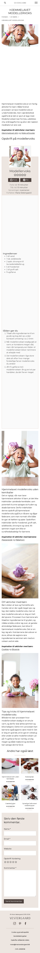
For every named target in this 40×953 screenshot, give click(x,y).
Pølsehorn (20, 540)
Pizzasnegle (7, 540)
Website (7, 849)
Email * (7, 839)
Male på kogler (28, 133)
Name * (7, 829)
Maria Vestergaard (23, 193)
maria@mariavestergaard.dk (20, 944)
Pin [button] (27, 180)
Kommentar (10, 868)
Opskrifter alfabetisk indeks (20, 940)
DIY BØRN (13, 17)
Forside (5, 17)
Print (14, 180)
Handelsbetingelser (20, 936)
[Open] (36, 3)
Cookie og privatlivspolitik (20, 932)
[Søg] (5, 3)
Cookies (5, 649)
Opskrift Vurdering (12, 859)
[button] (15, 175)
